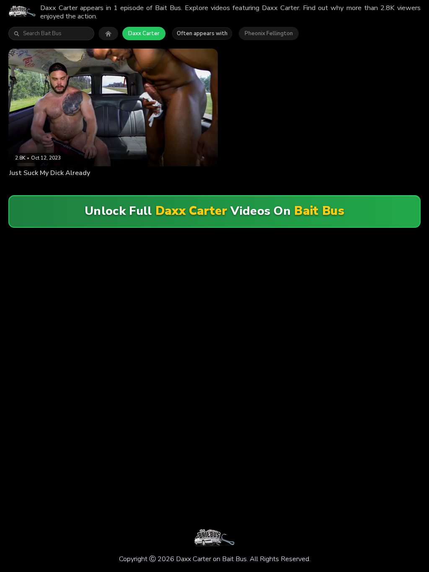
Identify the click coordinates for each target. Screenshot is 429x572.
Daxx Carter (144, 33)
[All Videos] (108, 33)
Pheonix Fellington (269, 33)
